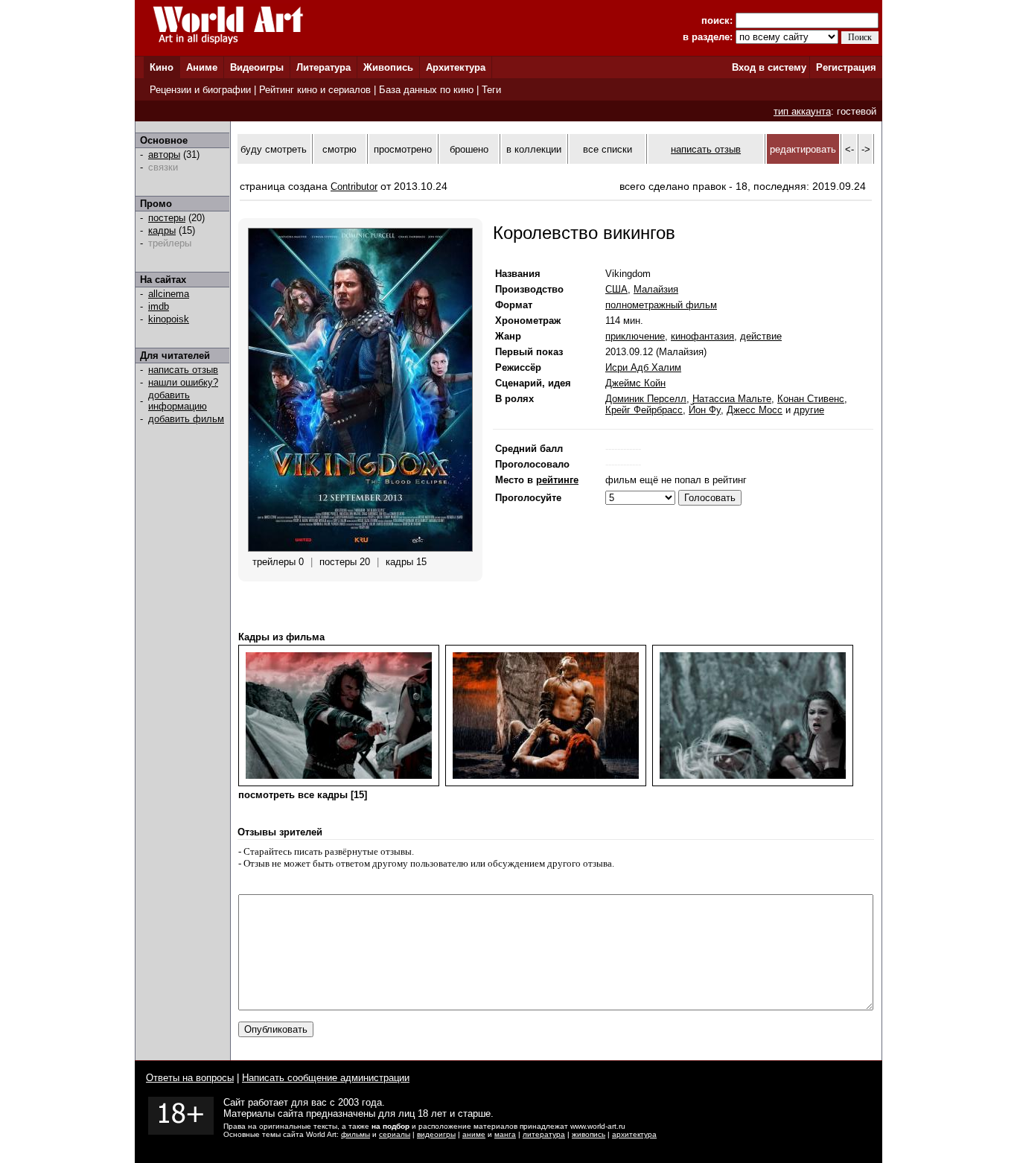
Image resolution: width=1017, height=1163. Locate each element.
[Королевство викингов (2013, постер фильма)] (360, 548)
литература (544, 1134)
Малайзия (656, 289)
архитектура (634, 1134)
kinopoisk (168, 319)
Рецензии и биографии (200, 89)
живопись (588, 1134)
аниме (473, 1134)
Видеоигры (257, 67)
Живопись (388, 67)
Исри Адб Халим (643, 367)
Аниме (201, 67)
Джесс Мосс (754, 409)
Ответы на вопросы (190, 1077)
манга (505, 1134)
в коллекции (533, 149)
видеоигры (436, 1134)
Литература (323, 67)
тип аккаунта (802, 111)
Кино (161, 67)
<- (849, 149)
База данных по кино (426, 89)
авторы (164, 154)
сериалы (394, 1134)
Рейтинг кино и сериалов (315, 89)
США (616, 289)
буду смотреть (273, 149)
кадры (162, 230)
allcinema (168, 293)
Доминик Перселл (645, 398)
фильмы (355, 1134)
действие (761, 336)
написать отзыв (183, 369)
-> (865, 149)
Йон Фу (705, 409)
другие (809, 409)
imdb (158, 306)
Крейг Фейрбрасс (644, 409)
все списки (607, 149)
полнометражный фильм (661, 304)
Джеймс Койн (635, 383)
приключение (635, 336)
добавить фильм (186, 418)
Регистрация (846, 67)
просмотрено (403, 149)
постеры (166, 217)
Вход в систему (769, 67)
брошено (469, 149)
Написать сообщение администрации (325, 1077)
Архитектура (455, 67)
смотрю (339, 149)
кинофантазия (702, 336)
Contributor (354, 186)
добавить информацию (177, 400)
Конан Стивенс (810, 398)
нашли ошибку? (183, 382)
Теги (491, 89)
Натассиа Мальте (731, 398)
